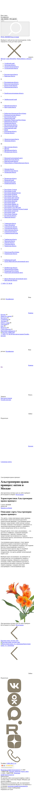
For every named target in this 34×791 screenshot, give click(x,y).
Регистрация (19, 494)
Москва (3, 58)
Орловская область (10, 172)
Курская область (9, 133)
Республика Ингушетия (11, 197)
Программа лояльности (8, 331)
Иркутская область (10, 107)
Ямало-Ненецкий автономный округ (15, 278)
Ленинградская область (11, 139)
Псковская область (10, 183)
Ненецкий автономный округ (13, 158)
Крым (6, 129)
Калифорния (10, 299)
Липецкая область (10, 141)
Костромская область (10, 125)
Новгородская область (11, 161)
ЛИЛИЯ (7, 37)
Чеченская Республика (11, 269)
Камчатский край (9, 118)
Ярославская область (10, 280)
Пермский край (9, 180)
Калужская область (10, 116)
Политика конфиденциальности (11, 770)
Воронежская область (11, 87)
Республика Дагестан (11, 196)
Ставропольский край (11, 233)
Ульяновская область (10, 253)
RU (2, 367)
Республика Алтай (10, 191)
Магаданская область (10, 147)
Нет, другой (13, 19)
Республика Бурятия (10, 194)
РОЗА (3, 37)
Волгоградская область (11, 84)
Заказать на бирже (6, 508)
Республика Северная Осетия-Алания (16, 209)
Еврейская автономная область (13, 93)
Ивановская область (10, 105)
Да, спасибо (4, 19)
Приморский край (10, 182)
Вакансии (4, 327)
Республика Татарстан (11, 211)
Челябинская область (10, 267)
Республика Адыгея (10, 189)
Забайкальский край (10, 99)
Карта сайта (25, 771)
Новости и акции (6, 316)
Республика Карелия (10, 201)
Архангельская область (11, 66)
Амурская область (10, 65)
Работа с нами (5, 323)
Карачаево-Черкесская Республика (15, 120)
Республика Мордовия (11, 206)
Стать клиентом (6, 329)
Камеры (30, 313)
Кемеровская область (10, 121)
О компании (5, 319)
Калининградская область (12, 115)
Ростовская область (10, 215)
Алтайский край (9, 63)
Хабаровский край (10, 260)
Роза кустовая (14, 37)
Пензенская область (10, 178)
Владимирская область (11, 82)
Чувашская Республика (11, 271)
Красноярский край (10, 128)
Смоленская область (10, 231)
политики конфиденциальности (18, 786)
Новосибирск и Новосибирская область (16, 163)
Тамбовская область (10, 239)
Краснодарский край (10, 126)
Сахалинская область (10, 228)
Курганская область (10, 131)
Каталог (3, 314)
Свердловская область (11, 230)
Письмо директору (15, 771)
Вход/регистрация (18, 334)
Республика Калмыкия (11, 199)
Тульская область (9, 244)
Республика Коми (9, 202)
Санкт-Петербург (11, 58)
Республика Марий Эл (11, 204)
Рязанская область (9, 217)
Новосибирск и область (24, 58)
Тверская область (9, 241)
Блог (2, 326)
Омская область (9, 169)
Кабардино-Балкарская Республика (15, 113)
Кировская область (10, 123)
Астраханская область (11, 68)
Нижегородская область (11, 159)
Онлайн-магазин (6, 400)
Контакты (4, 318)
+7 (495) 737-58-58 (6, 283)
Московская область (10, 150)
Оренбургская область (11, 170)
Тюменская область (10, 246)
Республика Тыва (9, 212)
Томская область (9, 242)
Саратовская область (10, 226)
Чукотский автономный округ (13, 272)
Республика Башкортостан (12, 193)
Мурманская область (10, 152)
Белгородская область (11, 74)
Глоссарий (4, 324)
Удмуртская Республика (11, 252)
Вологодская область (10, 85)
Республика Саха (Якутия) (12, 207)
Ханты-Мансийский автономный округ (16, 261)
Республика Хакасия (10, 214)
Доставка (4, 321)
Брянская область (9, 76)
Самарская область (10, 223)
